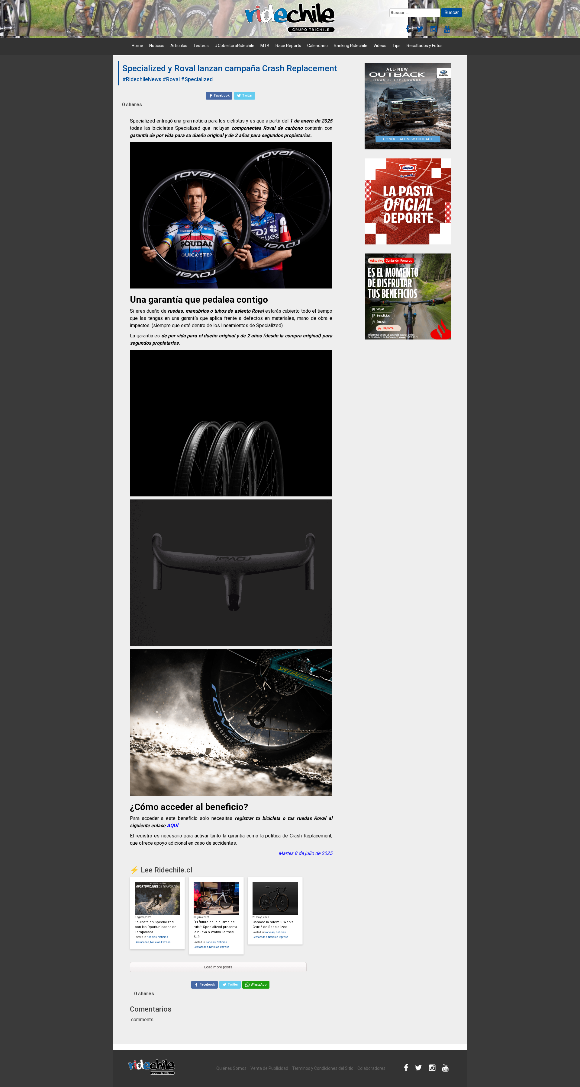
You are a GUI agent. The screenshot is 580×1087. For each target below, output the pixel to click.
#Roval (171, 79)
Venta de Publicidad (269, 1068)
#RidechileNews (141, 79)
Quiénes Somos (231, 1068)
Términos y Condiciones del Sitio (322, 1068)
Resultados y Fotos (425, 45)
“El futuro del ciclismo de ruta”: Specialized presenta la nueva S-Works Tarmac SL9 (215, 929)
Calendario (317, 45)
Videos (379, 45)
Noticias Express (160, 942)
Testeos (201, 45)
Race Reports (288, 45)
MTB (264, 45)
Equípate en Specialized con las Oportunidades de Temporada (155, 927)
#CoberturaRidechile (234, 45)
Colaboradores (371, 1068)
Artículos (178, 45)
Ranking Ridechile (350, 45)
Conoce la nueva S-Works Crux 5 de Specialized (273, 924)
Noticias (156, 45)
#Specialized (197, 79)
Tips (396, 45)
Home (137, 45)
